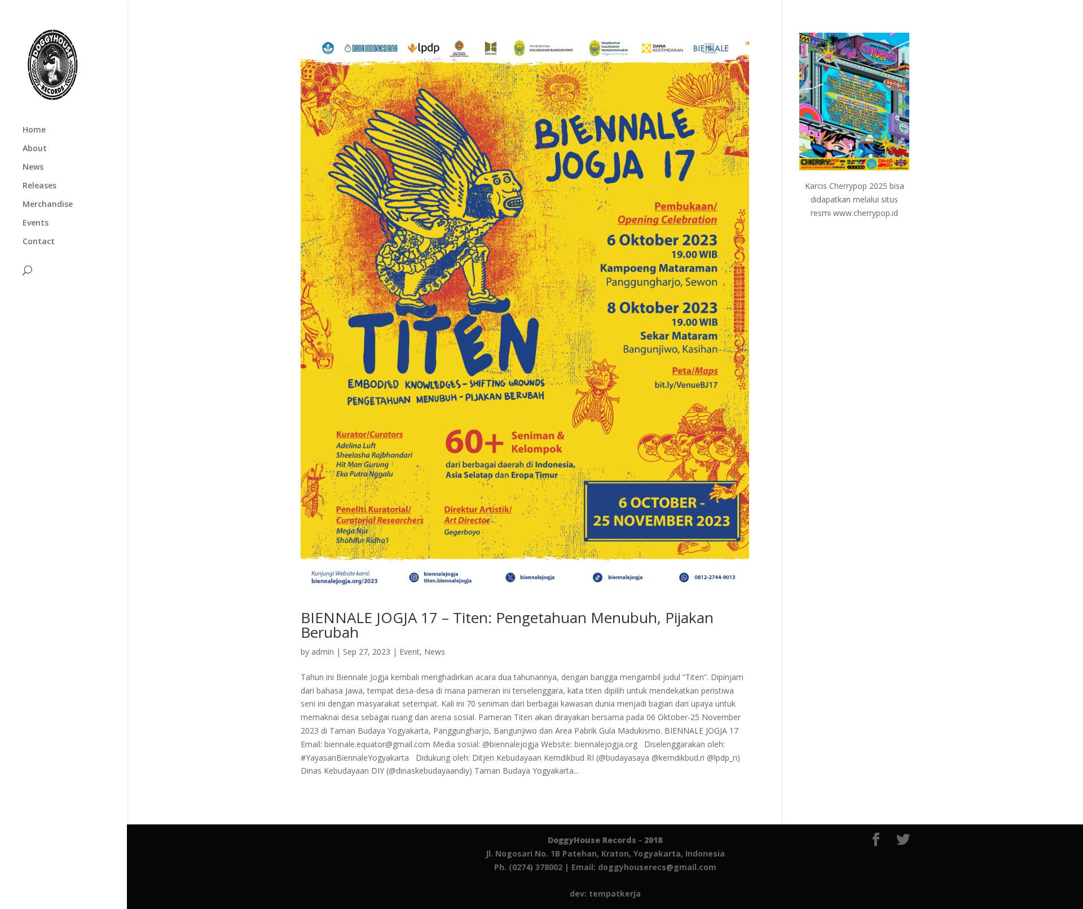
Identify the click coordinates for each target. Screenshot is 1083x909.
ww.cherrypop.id (868, 213)
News (33, 167)
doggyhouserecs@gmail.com (657, 867)
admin (322, 651)
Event (409, 651)
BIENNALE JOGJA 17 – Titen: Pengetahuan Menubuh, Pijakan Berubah (507, 624)
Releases (39, 186)
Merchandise (48, 204)
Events (36, 223)
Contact (39, 241)
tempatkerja (615, 893)
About (35, 148)
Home (34, 130)
